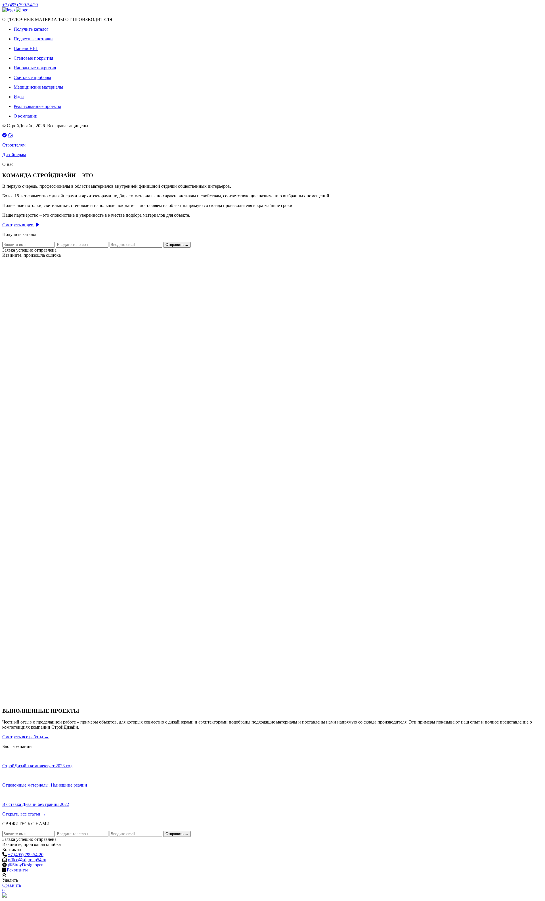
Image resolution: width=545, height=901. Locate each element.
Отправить (176, 245)
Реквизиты (17, 869)
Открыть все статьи (24, 814)
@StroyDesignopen (25, 864)
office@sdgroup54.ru (27, 859)
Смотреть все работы (25, 736)
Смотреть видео (18, 224)
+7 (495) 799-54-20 (20, 4)
